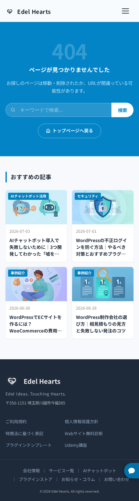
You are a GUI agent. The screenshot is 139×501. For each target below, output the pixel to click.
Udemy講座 (76, 445)
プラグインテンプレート (28, 445)
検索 (122, 110)
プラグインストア (35, 479)
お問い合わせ (116, 479)
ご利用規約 (16, 421)
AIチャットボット (99, 470)
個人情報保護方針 (81, 421)
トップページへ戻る (72, 130)
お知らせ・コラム (78, 479)
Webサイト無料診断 (84, 433)
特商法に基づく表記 (24, 433)
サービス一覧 (61, 470)
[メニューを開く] (127, 11)
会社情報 (31, 470)
